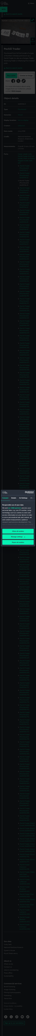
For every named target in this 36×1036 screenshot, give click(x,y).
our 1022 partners (14, 508)
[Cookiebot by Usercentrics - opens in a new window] (25, 492)
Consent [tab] (5, 498)
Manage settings (17, 537)
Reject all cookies (18, 542)
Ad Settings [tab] (23, 498)
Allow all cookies (18, 531)
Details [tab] (13, 498)
